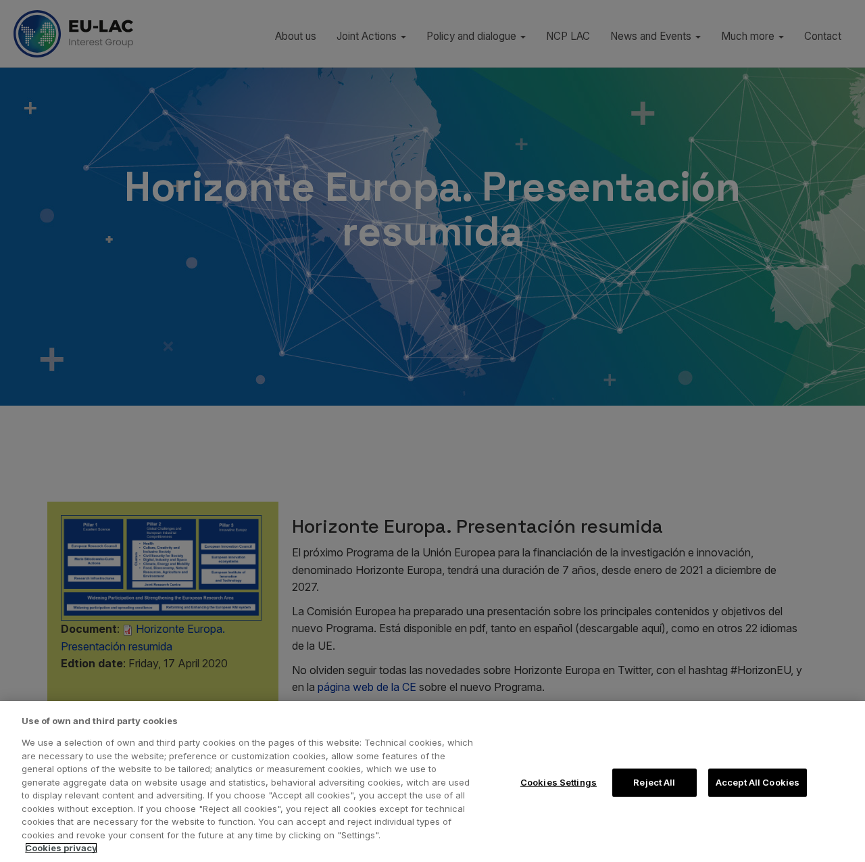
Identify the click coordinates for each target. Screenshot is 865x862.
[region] (432, 781)
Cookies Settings (558, 782)
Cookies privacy (61, 847)
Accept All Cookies (757, 782)
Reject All (654, 782)
